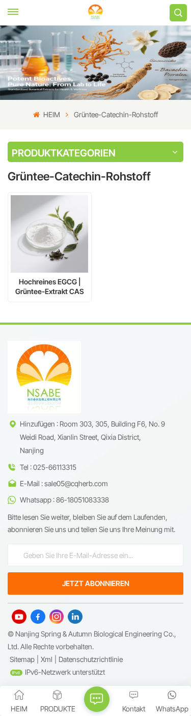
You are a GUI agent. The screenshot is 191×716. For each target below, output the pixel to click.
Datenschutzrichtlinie (91, 659)
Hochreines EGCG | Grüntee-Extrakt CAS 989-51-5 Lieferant (49, 286)
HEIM (51, 114)
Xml (46, 659)
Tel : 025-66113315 (48, 467)
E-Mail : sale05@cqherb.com (64, 483)
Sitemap (22, 659)
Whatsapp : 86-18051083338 (64, 499)
